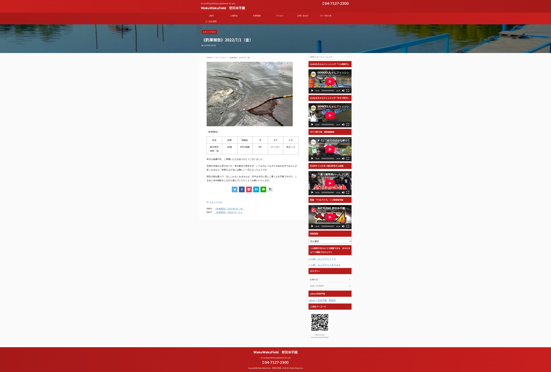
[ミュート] (343, 90)
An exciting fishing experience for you (276, 358)
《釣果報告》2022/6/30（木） (230, 208)
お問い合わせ (302, 15)
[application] (330, 81)
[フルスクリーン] (347, 90)
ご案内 (211, 15)
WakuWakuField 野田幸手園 (223, 8)
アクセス (280, 15)
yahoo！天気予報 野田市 (322, 300)
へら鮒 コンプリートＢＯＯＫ (325, 264)
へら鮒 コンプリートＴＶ (322, 258)
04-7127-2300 (336, 3)
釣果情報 (257, 15)
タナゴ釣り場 (325, 15)
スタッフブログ (216, 202)
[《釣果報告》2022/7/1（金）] (256, 189)
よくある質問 (211, 21)
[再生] (312, 90)
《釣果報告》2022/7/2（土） (229, 212)
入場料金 (234, 15)
